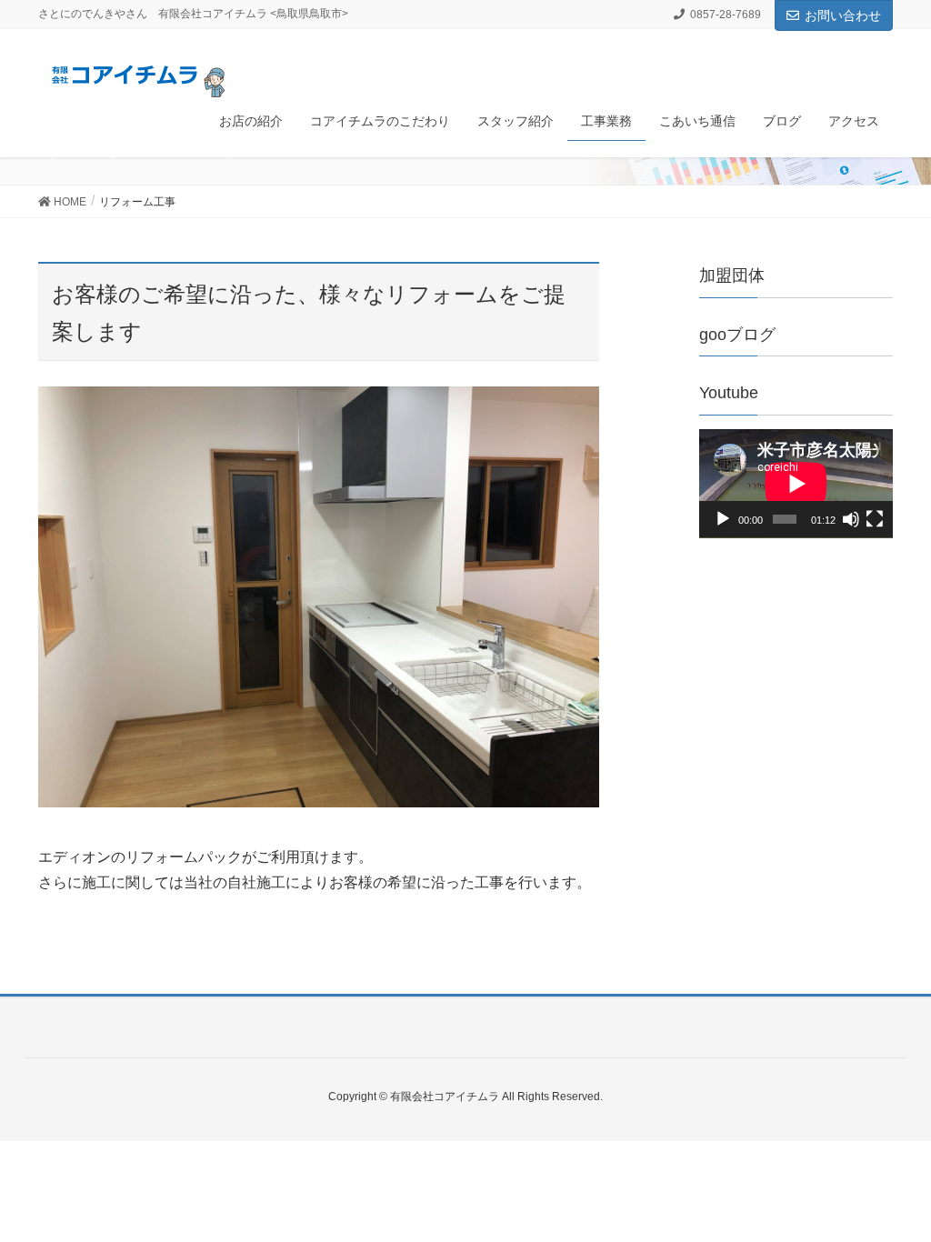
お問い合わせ (843, 15)
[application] (796, 483)
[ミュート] (851, 519)
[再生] (723, 519)
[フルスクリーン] (875, 519)
